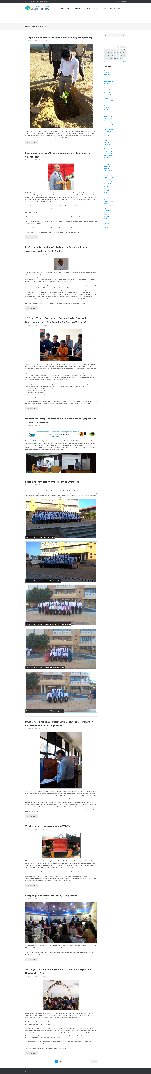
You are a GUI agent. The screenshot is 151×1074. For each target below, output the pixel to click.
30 (121, 58)
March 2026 (107, 74)
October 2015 (108, 179)
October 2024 (108, 94)
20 (112, 55)
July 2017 (106, 133)
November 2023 (108, 101)
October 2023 (108, 103)
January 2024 (107, 96)
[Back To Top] (147, 1070)
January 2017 (107, 146)
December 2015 (108, 175)
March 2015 (107, 195)
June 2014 (107, 214)
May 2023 (106, 109)
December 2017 (108, 122)
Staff (87, 8)
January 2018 (107, 120)
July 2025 (106, 85)
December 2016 (108, 149)
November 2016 (108, 151)
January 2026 (107, 76)
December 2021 (108, 116)
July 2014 (106, 212)
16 (121, 52)
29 (118, 58)
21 (115, 55)
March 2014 (107, 221)
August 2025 (107, 83)
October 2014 (108, 205)
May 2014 (106, 216)
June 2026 (107, 72)
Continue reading (31, 142)
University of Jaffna (121, 1)
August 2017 (107, 131)
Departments (78, 8)
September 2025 (108, 81)
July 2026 (106, 70)
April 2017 (107, 140)
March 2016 (107, 168)
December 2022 (108, 111)
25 (105, 58)
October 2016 (108, 153)
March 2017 (107, 142)
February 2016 (108, 170)
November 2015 (108, 177)
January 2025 (107, 92)
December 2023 (108, 98)
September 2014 (108, 208)
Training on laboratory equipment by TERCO (47, 826)
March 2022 (107, 114)
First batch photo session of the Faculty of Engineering (52, 481)
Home (62, 8)
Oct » (124, 61)
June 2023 (107, 107)
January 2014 (107, 225)
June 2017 (107, 136)
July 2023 (106, 105)
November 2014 (108, 203)
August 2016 (107, 157)
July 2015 (106, 186)
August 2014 (107, 210)
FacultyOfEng (43, 40)
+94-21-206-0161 (31, 1)
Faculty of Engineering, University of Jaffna (39, 1070)
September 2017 (108, 129)
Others (62, 18)
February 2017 (108, 144)
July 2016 (106, 160)
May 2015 (106, 190)
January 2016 (107, 173)
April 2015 (107, 192)
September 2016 (108, 155)
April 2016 (107, 166)
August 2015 (107, 184)
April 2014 (107, 219)
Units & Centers (114, 8)
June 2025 (107, 87)
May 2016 (106, 164)
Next (94, 1061)
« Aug (105, 61)
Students (94, 8)
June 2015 (107, 188)
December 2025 (108, 79)
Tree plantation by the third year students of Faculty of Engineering (58, 37)
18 (105, 55)
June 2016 (107, 162)
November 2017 (108, 125)
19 (108, 55)
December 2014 (108, 201)
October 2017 (108, 127)
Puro (26, 1071)
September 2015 (108, 181)
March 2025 (107, 90)
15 (118, 52)
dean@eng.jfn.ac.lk (42, 1)
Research (103, 8)
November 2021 (108, 118)
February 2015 (108, 197)
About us (68, 8)
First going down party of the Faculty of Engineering (51, 895)
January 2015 (107, 199)
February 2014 (108, 223)
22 (118, 55)
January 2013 (107, 227)
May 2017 (106, 138)
